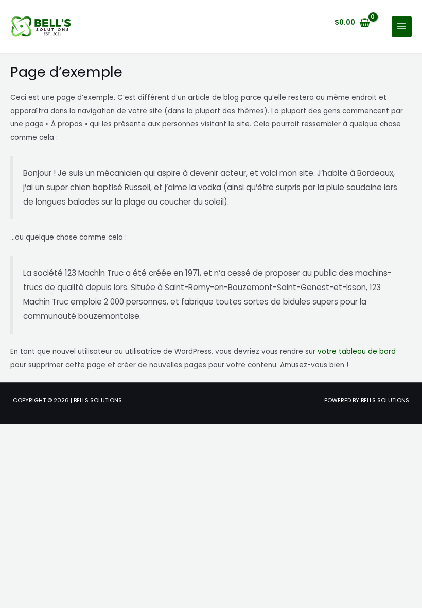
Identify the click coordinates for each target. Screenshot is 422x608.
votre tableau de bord (357, 352)
